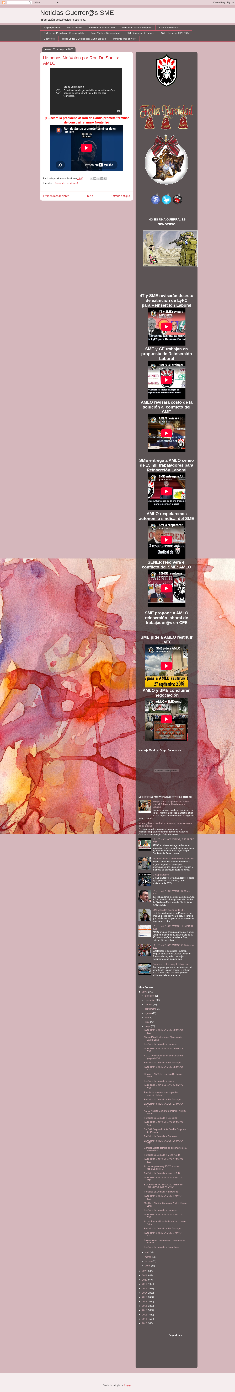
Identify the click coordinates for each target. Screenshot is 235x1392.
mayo (148, 1026)
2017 (145, 1293)
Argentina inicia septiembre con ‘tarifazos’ (173, 858)
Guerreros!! (49, 38)
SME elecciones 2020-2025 (175, 33)
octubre (149, 1004)
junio (147, 1022)
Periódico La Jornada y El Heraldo (161, 1191)
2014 (145, 1306)
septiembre (151, 1009)
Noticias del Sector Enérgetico (137, 27)
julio (147, 1017)
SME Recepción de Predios (140, 33)
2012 (145, 1314)
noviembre (150, 1000)
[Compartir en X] (98, 178)
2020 (145, 1279)
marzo (148, 1257)
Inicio (90, 196)
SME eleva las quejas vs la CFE (169, 910)
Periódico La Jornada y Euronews (160, 1044)
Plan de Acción (74, 27)
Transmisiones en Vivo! (124, 38)
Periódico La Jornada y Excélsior (160, 1118)
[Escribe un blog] (95, 178)
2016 (145, 1297)
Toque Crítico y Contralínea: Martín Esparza (84, 38)
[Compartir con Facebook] (101, 178)
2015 (145, 1301)
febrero (148, 1261)
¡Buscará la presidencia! (66, 183)
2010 (145, 1323)
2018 (145, 1288)
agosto (148, 1013)
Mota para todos (161, 874)
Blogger (127, 1385)
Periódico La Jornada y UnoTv (159, 1081)
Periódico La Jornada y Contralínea (161, 1247)
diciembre (150, 996)
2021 (145, 1275)
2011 (145, 1319)
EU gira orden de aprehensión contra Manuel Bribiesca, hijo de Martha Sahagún (171, 804)
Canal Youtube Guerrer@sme (105, 33)
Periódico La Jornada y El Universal (170, 964)
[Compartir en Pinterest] (105, 178)
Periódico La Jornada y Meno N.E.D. (162, 1155)
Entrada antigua (120, 196)
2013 (145, 1310)
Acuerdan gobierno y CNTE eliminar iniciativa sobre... (162, 1167)
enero (148, 1265)
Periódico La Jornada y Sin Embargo (162, 1062)
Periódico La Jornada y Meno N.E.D (162, 1173)
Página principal (52, 27)
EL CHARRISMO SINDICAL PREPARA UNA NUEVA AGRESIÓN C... (163, 1186)
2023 (145, 992)
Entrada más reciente (56, 196)
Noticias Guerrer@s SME (77, 12)
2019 (145, 1284)
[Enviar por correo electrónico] (92, 178)
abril (147, 1252)
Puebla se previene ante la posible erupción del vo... (161, 1094)
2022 (145, 1271)
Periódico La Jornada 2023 (101, 27)
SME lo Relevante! (168, 27)
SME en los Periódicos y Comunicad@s (64, 33)
